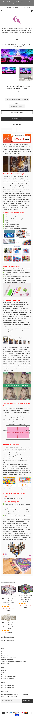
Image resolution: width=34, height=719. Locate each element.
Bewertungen (5, 655)
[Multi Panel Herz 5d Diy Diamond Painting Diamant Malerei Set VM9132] (25, 589)
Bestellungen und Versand (8, 657)
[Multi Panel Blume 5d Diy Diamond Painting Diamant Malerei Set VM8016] (8, 590)
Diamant (16, 103)
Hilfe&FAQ (4, 670)
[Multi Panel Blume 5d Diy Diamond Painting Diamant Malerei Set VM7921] (8, 617)
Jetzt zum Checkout (17, 118)
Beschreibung (6, 130)
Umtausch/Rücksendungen (8, 678)
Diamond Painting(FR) (7, 687)
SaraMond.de (21, 709)
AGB (2, 674)
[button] (6, 606)
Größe (16, 96)
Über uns (3, 653)
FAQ (14, 130)
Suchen (3, 672)
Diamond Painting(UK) (7, 685)
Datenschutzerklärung (7, 659)
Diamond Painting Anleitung (8, 676)
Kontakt (3, 651)
